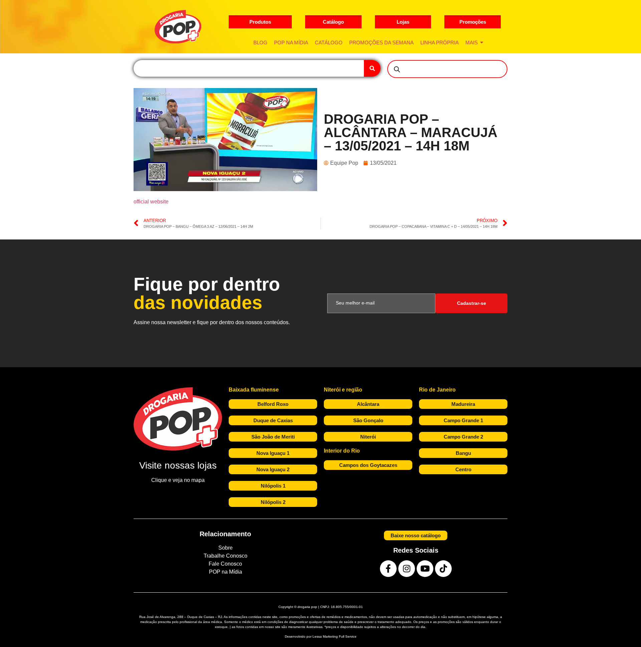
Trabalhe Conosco (225, 556)
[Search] (372, 68)
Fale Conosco (225, 564)
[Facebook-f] (388, 568)
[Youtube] (425, 568)
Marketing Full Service (340, 636)
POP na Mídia (225, 572)
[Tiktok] (443, 568)
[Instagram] (406, 568)
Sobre (225, 548)
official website (151, 201)
